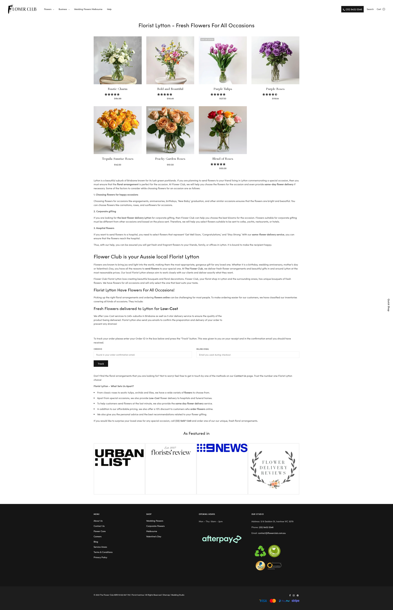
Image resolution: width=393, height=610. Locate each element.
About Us (98, 520)
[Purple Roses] (275, 60)
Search (370, 9)
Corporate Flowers (155, 525)
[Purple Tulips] (223, 60)
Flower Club (109, 594)
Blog (96, 541)
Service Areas (100, 546)
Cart (380, 9)
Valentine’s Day (153, 536)
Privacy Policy (100, 557)
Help (109, 9)
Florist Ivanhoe (138, 594)
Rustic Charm (117, 89)
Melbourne (151, 531)
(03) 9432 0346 (266, 527)
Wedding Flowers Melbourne (88, 9)
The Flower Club (194, 268)
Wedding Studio (177, 594)
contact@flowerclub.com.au (272, 532)
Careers (97, 536)
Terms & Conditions (103, 552)
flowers (188, 392)
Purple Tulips (223, 89)
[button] (112, 94)
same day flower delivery (189, 403)
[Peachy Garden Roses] (170, 130)
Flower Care (100, 531)
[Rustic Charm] (118, 60)
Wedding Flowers (154, 520)
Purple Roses (275, 89)
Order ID (98, 349)
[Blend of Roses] (223, 130)
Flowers (47, 9)
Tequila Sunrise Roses (117, 159)
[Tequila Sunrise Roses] (118, 130)
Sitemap (166, 594)
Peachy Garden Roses (170, 159)
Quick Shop (389, 305)
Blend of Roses (222, 159)
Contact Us (240, 375)
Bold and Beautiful (170, 89)
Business (63, 9)
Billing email (202, 349)
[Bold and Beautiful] (170, 60)
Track (101, 363)
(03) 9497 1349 (183, 420)
